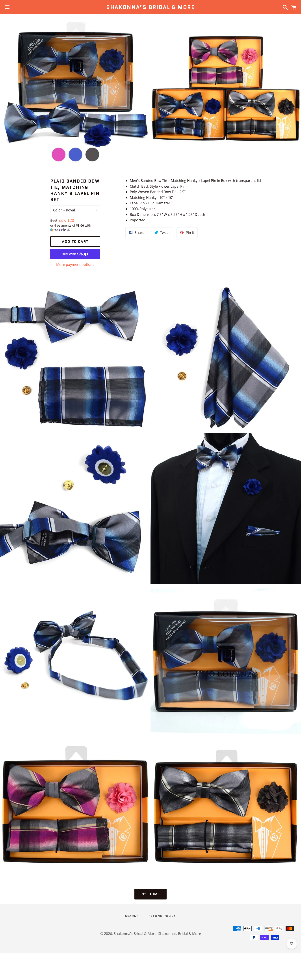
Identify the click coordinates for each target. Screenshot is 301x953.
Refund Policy (162, 916)
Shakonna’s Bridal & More (150, 7)
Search (132, 916)
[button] (75, 228)
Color (57, 210)
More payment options (75, 264)
